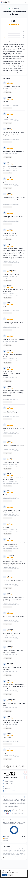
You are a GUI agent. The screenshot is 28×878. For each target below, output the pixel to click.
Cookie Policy (17, 875)
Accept (4, 875)
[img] (15, 42)
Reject (10, 875)
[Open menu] (26, 2)
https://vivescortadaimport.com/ (12, 790)
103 (23, 766)
